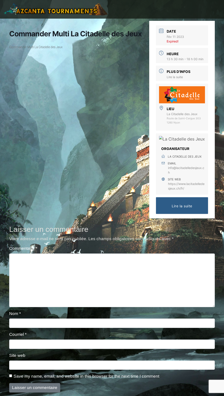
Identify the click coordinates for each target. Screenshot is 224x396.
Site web (17, 355)
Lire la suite (175, 77)
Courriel (17, 334)
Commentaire (23, 248)
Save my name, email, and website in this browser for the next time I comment (86, 376)
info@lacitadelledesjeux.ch (186, 170)
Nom (15, 313)
